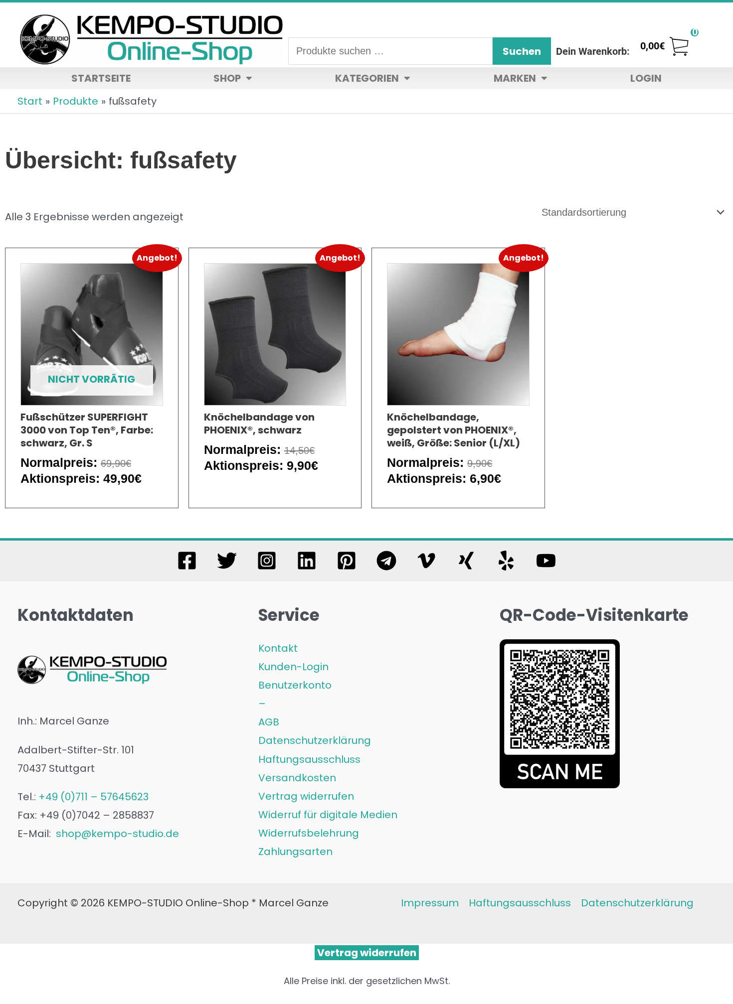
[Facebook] (187, 561)
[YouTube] (546, 561)
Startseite (101, 78)
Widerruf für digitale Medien (327, 815)
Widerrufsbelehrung (308, 833)
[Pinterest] (347, 561)
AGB (268, 722)
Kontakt (278, 648)
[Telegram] (386, 561)
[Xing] (466, 561)
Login (646, 78)
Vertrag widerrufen (306, 796)
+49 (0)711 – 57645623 (93, 797)
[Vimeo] (426, 561)
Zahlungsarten (295, 852)
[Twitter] (227, 561)
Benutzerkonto (295, 685)
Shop (227, 78)
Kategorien (367, 78)
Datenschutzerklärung (314, 740)
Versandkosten (297, 778)
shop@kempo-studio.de (116, 834)
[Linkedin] (307, 561)
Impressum (430, 903)
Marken (515, 78)
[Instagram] (267, 561)
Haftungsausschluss (309, 759)
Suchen (522, 51)
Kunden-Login (293, 667)
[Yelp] (506, 561)
